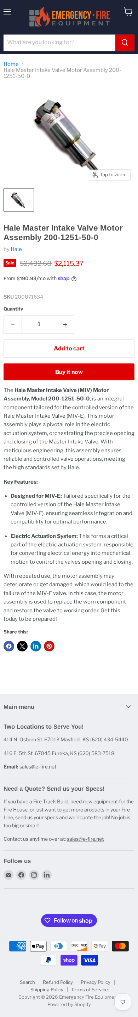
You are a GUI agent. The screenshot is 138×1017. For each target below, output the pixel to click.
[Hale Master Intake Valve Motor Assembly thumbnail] (19, 200)
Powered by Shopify (69, 1004)
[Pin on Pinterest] (49, 646)
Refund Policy (58, 982)
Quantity (13, 309)
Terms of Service (89, 989)
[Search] (124, 43)
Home (11, 64)
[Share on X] (22, 646)
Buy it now (69, 372)
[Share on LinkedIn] (35, 646)
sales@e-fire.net (37, 767)
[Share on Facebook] (9, 646)
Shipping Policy (46, 989)
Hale (16, 249)
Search (27, 982)
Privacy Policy (95, 982)
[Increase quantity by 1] (65, 324)
